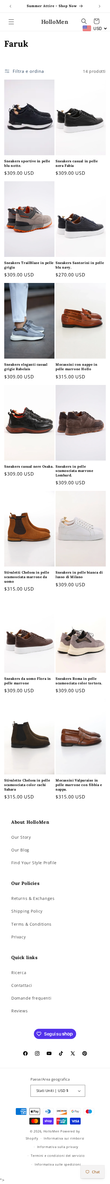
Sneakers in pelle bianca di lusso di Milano (79, 574)
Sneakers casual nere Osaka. (29, 466)
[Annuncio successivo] (99, 6)
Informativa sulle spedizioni (58, 1164)
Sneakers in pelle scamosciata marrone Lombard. (74, 470)
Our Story (21, 837)
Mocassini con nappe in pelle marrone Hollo (76, 366)
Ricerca (18, 972)
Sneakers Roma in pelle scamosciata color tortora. (79, 680)
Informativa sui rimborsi (64, 1138)
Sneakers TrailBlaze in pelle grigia (29, 265)
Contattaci (21, 985)
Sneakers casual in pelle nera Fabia (77, 163)
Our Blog (20, 850)
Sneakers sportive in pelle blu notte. (27, 163)
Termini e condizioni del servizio (58, 1155)
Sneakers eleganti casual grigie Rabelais (25, 366)
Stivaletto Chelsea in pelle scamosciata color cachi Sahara (27, 784)
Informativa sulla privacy (58, 1147)
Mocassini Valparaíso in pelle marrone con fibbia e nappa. (79, 784)
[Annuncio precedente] (10, 6)
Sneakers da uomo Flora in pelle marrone (27, 680)
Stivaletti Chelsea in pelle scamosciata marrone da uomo (26, 576)
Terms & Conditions (31, 924)
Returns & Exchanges (32, 898)
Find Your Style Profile (34, 862)
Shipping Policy (27, 911)
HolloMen (51, 1131)
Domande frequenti (31, 998)
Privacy (18, 937)
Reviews (19, 1010)
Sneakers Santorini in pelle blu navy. (80, 265)
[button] (11, 22)
